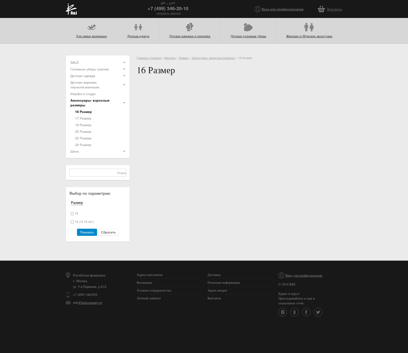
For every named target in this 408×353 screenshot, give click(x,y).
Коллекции (144, 282)
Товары (184, 58)
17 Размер (83, 118)
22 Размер (83, 138)
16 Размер (83, 111)
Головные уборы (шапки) (89, 69)
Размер (77, 202)
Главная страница (149, 58)
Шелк (74, 151)
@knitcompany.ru (90, 302)
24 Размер (83, 144)
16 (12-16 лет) (84, 222)
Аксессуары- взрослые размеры (90, 102)
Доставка (214, 274)
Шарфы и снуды (83, 93)
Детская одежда (138, 36)
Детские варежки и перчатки (189, 36)
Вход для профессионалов (282, 9)
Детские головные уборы (248, 36)
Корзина (334, 9)
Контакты (214, 298)
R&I (71, 9)
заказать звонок (169, 13)
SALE (74, 62)
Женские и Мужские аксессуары (309, 36)
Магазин (170, 58)
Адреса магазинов (149, 274)
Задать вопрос (217, 290)
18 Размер (83, 124)
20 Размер (83, 131)
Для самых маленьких (91, 36)
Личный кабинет (149, 298)
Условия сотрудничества (154, 290)
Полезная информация (224, 282)
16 (76, 213)
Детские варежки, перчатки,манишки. (85, 84)
